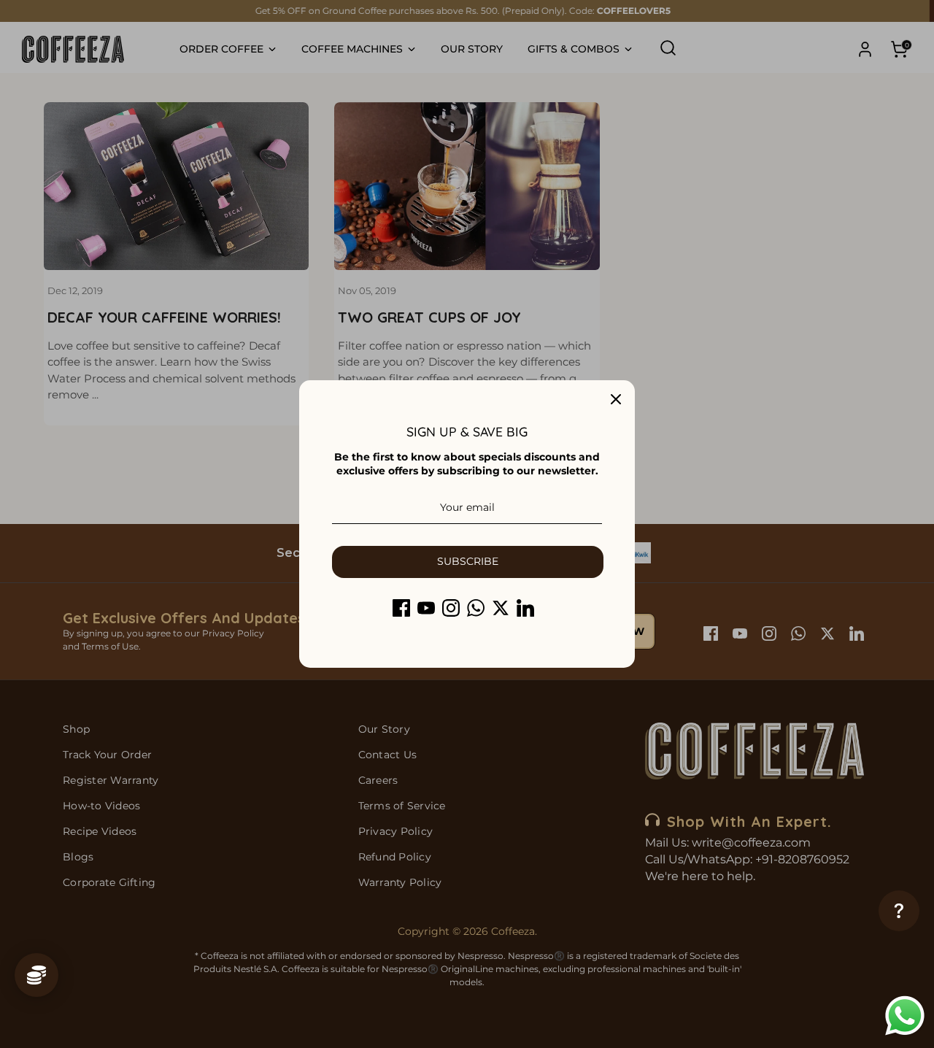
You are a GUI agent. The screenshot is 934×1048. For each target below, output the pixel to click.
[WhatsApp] (476, 608)
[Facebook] (401, 608)
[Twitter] (500, 608)
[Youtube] (426, 608)
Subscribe (467, 561)
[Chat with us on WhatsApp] (905, 1017)
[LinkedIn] (525, 608)
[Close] (616, 399)
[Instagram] (451, 608)
